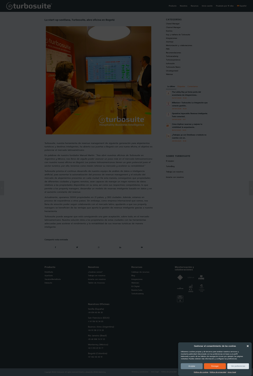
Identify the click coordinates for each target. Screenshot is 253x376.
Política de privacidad (218, 372)
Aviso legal (232, 372)
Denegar (215, 366)
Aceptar (191, 366)
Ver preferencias (238, 366)
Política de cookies (201, 372)
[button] (247, 346)
